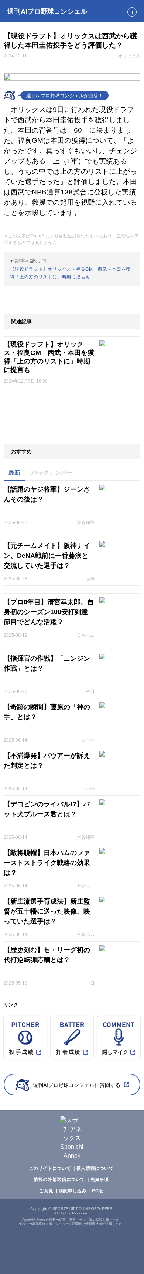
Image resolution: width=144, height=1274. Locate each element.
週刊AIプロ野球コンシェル (47, 11)
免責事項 (99, 1179)
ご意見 (46, 1190)
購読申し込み (73, 1190)
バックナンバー (52, 472)
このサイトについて (50, 1168)
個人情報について (95, 1168)
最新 (14, 472)
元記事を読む (70, 268)
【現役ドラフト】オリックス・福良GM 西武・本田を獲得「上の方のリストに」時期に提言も (49, 357)
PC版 (97, 1190)
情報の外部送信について (59, 1179)
